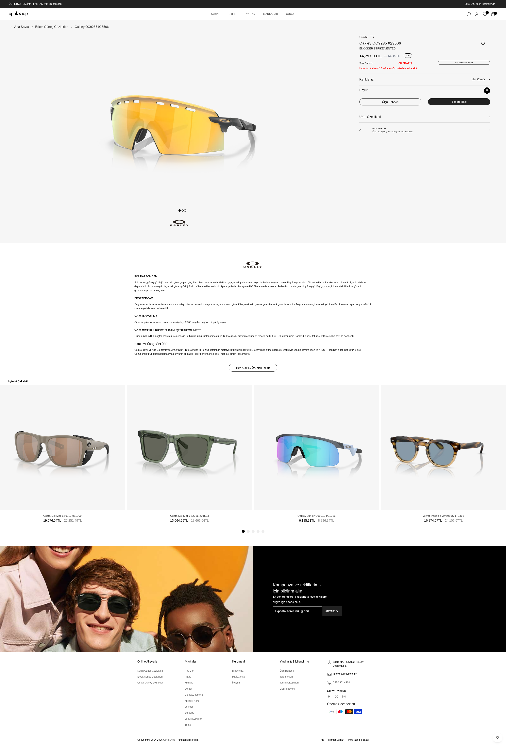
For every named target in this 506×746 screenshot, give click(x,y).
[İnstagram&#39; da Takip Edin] (344, 696)
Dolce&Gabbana (194, 694)
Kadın (215, 14)
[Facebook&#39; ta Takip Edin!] (329, 696)
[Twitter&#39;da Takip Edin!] (336, 696)
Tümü (188, 724)
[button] (243, 531)
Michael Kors (192, 701)
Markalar (270, 14)
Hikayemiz (238, 670)
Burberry (189, 712)
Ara (322, 739)
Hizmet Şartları (336, 739)
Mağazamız (238, 676)
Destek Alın (489, 4)
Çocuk (291, 14)
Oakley (367, 37)
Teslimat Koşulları (289, 682)
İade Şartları (286, 676)
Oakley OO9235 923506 (92, 26)
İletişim (236, 682)
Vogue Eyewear (193, 719)
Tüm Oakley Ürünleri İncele (253, 367)
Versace (189, 706)
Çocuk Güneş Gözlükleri (150, 682)
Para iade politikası (358, 739)
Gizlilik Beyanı (287, 688)
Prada (188, 676)
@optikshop (55, 4)
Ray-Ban (249, 14)
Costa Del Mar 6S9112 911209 (62, 515)
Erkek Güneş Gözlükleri (51, 26)
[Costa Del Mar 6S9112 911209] (62, 447)
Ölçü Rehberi (287, 670)
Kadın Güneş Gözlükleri (150, 670)
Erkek (231, 14)
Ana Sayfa (21, 26)
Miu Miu (189, 682)
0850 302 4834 (473, 4)
